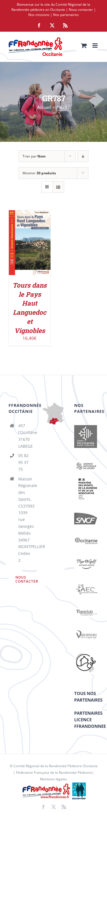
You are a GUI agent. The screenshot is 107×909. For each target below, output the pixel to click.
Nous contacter (81, 9)
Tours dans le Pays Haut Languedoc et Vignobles (30, 308)
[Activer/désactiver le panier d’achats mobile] (84, 46)
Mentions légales (53, 779)
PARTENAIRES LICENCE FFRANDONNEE (90, 719)
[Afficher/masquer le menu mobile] (95, 46)
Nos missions (38, 14)
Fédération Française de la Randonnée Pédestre (54, 772)
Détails (29, 249)
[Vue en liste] (58, 187)
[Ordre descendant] (82, 156)
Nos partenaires (66, 14)
